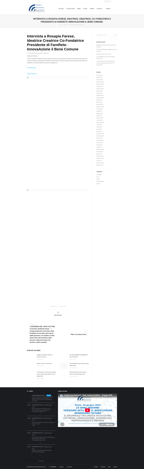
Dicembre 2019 (100, 140)
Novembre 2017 (100, 156)
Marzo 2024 (99, 93)
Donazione (69, 466)
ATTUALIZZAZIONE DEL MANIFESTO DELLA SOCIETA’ (79, 356)
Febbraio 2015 (99, 165)
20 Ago (33, 406)
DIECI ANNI (98, 174)
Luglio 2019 (99, 147)
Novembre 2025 (100, 84)
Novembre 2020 (100, 136)
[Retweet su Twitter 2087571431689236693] (35, 442)
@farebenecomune (48, 404)
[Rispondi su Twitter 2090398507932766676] (32, 414)
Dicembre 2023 (100, 97)
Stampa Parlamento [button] (32, 73)
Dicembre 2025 (100, 82)
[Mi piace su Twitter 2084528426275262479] (38, 455)
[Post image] (31, 357)
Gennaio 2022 (99, 120)
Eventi (97, 177)
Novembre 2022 (100, 106)
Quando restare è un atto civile (44, 363)
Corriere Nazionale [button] (31, 67)
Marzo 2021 (99, 131)
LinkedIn (115, 466)
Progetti (98, 183)
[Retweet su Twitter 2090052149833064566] (35, 428)
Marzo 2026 (99, 77)
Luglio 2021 (99, 124)
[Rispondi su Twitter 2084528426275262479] (32, 455)
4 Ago (33, 448)
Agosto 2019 (99, 145)
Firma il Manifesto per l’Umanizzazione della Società (79, 364)
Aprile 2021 (99, 129)
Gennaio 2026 (99, 79)
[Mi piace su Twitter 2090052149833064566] (38, 428)
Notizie (56, 306)
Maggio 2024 (99, 91)
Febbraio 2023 (99, 104)
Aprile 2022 (99, 115)
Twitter (109, 466)
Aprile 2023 (99, 100)
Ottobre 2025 (99, 86)
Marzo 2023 (99, 102)
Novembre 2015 (100, 163)
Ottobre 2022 (99, 109)
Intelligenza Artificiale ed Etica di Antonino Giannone (44, 356)
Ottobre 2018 (99, 151)
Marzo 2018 (99, 154)
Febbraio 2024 (99, 95)
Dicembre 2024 (100, 88)
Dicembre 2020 (100, 133)
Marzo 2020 (99, 138)
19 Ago (33, 420)
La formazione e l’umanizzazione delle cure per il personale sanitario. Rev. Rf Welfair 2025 (46, 374)
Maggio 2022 (99, 113)
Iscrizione (61, 466)
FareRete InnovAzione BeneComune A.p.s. (37, 466)
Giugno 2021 (99, 127)
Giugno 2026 (99, 75)
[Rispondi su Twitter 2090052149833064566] (32, 428)
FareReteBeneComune (37, 404)
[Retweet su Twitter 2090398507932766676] (35, 414)
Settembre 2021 (100, 122)
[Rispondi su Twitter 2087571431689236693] (32, 442)
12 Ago (33, 434)
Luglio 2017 (99, 160)
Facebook (103, 466)
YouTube (96, 466)
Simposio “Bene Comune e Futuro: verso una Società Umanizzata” (78, 373)
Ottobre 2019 (99, 142)
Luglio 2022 (99, 111)
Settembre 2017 (100, 158)
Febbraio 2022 (99, 118)
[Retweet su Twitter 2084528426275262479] (35, 455)
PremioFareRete (100, 181)
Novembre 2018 (100, 149)
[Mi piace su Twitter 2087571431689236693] (38, 442)
